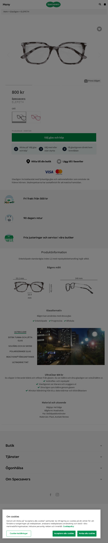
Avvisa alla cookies (87, 533)
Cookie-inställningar (19, 533)
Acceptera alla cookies (64, 533)
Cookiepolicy (68, 526)
